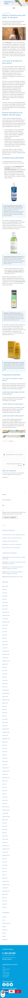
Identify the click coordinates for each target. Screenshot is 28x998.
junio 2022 (4, 748)
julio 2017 (4, 868)
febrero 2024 (5, 683)
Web (3, 505)
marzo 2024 (5, 680)
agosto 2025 (5, 625)
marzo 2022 (5, 758)
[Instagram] (7, 984)
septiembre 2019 (6, 855)
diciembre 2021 (5, 767)
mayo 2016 (4, 904)
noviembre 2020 (5, 810)
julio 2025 (4, 628)
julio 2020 (4, 823)
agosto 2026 (5, 586)
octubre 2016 (5, 887)
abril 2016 (4, 907)
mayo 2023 (4, 712)
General (11, 441)
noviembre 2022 (5, 732)
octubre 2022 (5, 735)
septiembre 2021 (6, 777)
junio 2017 (4, 871)
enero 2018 (4, 865)
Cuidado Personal (6, 923)
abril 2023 (4, 716)
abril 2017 (4, 874)
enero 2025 (4, 647)
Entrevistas (4, 929)
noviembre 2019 (5, 849)
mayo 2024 (4, 673)
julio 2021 (4, 784)
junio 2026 (4, 592)
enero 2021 (4, 803)
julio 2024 (4, 667)
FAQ (4, 967)
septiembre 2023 (6, 699)
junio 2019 (4, 862)
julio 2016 (4, 897)
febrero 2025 (5, 644)
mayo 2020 (4, 829)
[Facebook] (4, 984)
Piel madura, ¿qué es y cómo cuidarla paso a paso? (13, 534)
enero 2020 (4, 842)
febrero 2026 (5, 605)
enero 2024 (4, 686)
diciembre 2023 (5, 690)
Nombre (4, 494)
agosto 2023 (5, 703)
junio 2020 (4, 826)
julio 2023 (4, 706)
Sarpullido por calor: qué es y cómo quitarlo (12, 544)
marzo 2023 (5, 719)
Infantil (3, 936)
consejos (4, 916)
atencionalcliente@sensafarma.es (9, 957)
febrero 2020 (5, 839)
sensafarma (7, 13)
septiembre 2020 (6, 816)
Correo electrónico (6, 499)
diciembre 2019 (5, 845)
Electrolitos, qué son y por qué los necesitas (12, 538)
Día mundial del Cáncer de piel (15, 576)
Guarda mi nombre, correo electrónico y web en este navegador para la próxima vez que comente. (14, 513)
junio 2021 (4, 787)
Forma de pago (6, 975)
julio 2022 (4, 745)
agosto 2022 (5, 742)
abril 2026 (4, 599)
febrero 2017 (5, 878)
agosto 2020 (5, 819)
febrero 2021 (5, 800)
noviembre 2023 (5, 693)
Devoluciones (5, 976)
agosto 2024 (5, 664)
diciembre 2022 (5, 729)
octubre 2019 (5, 852)
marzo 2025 (5, 641)
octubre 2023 (5, 696)
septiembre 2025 (6, 622)
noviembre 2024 (5, 654)
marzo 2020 (5, 836)
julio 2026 (4, 589)
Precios (4, 970)
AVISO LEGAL (7, 959)
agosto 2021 (5, 780)
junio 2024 (4, 670)
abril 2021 (4, 793)
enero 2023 (4, 725)
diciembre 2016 (5, 881)
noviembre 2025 (5, 615)
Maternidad (4, 939)
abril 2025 (4, 638)
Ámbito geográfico (6, 969)
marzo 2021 (5, 797)
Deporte (4, 926)
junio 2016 (4, 900)
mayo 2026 (4, 596)
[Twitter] (11, 984)
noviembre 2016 (5, 884)
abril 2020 (4, 832)
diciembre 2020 (5, 806)
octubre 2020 (5, 813)
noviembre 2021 (5, 771)
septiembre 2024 (6, 660)
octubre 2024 (5, 657)
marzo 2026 (5, 602)
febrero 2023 (5, 722)
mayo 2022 (4, 751)
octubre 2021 (5, 774)
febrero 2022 (5, 761)
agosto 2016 (5, 894)
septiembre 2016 (6, 891)
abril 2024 (4, 677)
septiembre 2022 (6, 738)
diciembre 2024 (5, 651)
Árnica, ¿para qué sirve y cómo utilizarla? (11, 547)
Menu (14, 8)
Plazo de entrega (6, 973)
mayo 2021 (4, 790)
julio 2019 (4, 858)
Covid (3, 920)
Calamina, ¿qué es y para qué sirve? (10, 541)
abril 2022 (4, 754)
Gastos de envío (6, 972)
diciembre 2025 (5, 612)
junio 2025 (4, 631)
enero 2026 (4, 609)
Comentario (5, 477)
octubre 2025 (5, 618)
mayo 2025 (4, 634)
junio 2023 (4, 709)
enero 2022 (4, 764)
